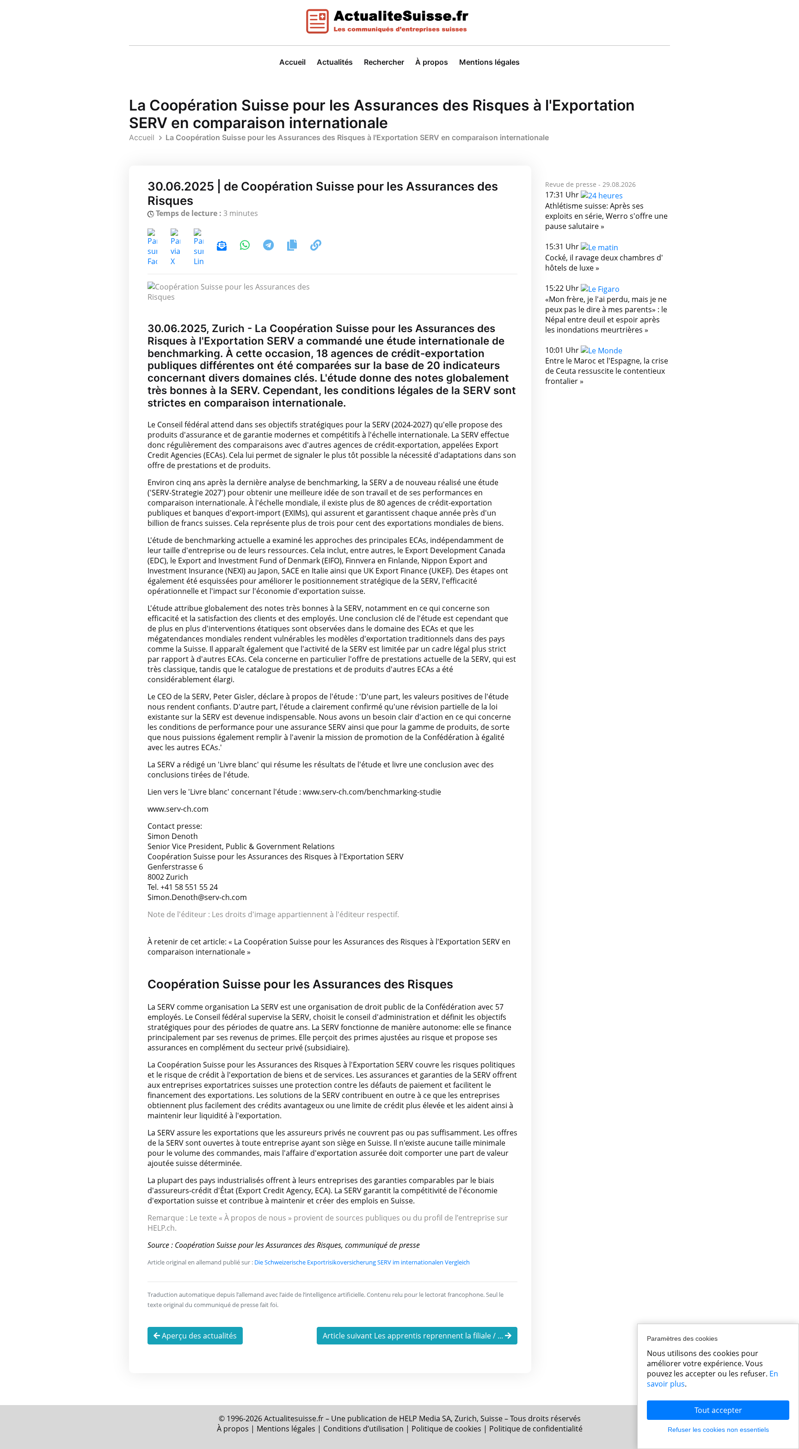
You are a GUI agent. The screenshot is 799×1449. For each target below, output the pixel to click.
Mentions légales (489, 62)
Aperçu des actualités (198, 1336)
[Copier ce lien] (315, 246)
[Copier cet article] (293, 246)
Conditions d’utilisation (363, 1429)
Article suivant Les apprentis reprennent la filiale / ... (414, 1336)
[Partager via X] (176, 246)
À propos (431, 62)
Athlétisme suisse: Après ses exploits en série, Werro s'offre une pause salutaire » (606, 216)
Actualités (335, 62)
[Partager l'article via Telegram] (269, 246)
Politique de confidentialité (536, 1429)
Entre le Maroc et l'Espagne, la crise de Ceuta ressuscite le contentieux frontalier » (606, 371)
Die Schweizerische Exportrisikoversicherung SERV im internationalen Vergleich (362, 1262)
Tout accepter (718, 1410)
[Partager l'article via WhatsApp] (246, 246)
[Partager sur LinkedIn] (199, 246)
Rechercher (384, 62)
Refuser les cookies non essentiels (718, 1429)
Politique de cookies (446, 1429)
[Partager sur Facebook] (153, 246)
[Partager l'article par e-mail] (222, 246)
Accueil (292, 62)
